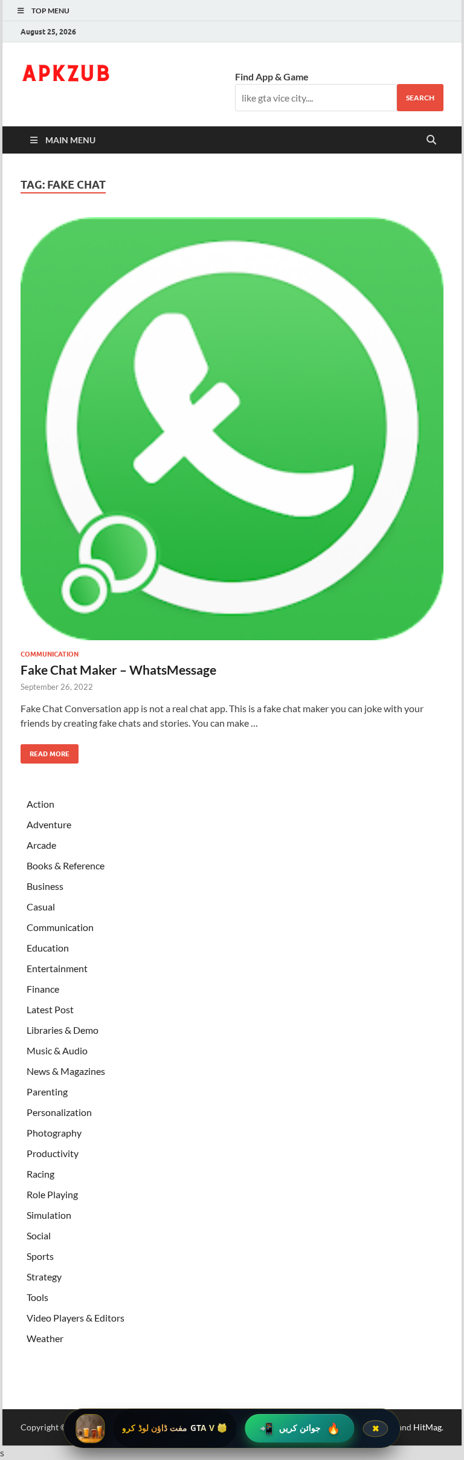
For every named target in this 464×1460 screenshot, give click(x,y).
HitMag (427, 1427)
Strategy (44, 1276)
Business (45, 886)
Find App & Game (272, 76)
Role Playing (52, 1194)
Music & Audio (57, 1050)
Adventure (49, 824)
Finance (43, 988)
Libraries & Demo (62, 1030)
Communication (50, 654)
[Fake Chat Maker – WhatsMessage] (232, 428)
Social (39, 1235)
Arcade (41, 845)
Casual (41, 906)
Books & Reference (66, 865)
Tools (37, 1297)
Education (48, 947)
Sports (40, 1256)
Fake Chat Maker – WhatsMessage (118, 669)
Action (40, 803)
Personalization (59, 1112)
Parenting (47, 1091)
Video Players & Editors (75, 1317)
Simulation (49, 1215)
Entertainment (57, 968)
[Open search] (431, 140)
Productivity (53, 1153)
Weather (45, 1338)
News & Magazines (66, 1071)
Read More (45, 751)
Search (420, 97)
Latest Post (50, 1009)
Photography (54, 1132)
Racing (40, 1173)
